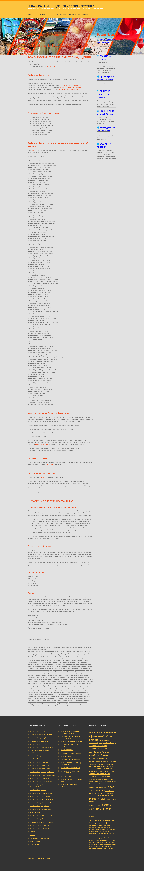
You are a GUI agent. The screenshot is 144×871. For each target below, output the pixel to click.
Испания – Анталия (68, 670)
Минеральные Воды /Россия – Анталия (50, 681)
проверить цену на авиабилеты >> (72, 85)
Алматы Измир (102, 769)
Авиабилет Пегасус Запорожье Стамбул (39, 752)
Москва (65, 681)
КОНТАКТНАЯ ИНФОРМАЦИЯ (78, 15)
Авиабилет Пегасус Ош (37, 812)
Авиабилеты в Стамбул (106, 761)
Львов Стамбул (100, 779)
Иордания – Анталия (56, 670)
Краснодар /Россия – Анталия (43, 675)
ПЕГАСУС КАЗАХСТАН (68, 776)
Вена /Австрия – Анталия (74, 660)
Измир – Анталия (44, 670)
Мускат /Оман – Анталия (85, 681)
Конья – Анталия (81, 673)
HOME (30, 15)
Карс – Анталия (42, 672)
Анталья (88, 647)
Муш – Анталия (32, 683)
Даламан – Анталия (85, 664)
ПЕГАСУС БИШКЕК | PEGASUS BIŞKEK (70, 785)
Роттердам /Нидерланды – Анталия (72, 689)
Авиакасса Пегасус (94, 764)
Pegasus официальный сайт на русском (102, 736)
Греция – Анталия (73, 664)
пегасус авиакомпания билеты (37, 649)
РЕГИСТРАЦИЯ (61, 15)
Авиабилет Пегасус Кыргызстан (40, 778)
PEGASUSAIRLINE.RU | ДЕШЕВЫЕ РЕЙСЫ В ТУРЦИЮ (61, 6)
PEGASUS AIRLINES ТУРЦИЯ (70, 759)
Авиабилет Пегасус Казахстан (39, 759)
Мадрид (74, 677)
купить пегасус (97, 798)
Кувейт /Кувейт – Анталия (60, 675)
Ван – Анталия (62, 660)
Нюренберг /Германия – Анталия (72, 683)
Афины (62, 653)
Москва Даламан (94, 783)
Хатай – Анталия (74, 698)
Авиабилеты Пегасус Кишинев (39, 825)
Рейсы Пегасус (93, 793)
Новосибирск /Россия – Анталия (52, 683)
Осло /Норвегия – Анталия (35, 685)
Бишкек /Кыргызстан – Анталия (66, 658)
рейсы (34, 150)
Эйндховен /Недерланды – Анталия (82, 704)
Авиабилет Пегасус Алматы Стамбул (41, 735)
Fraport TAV (43, 477)
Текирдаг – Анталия (80, 694)
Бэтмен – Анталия (52, 660)
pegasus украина (104, 740)
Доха (29, 668)
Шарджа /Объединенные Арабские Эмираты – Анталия (49, 702)
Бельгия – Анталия (82, 657)
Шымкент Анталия (109, 793)
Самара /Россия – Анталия (41, 690)
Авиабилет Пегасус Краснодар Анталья (46, 647)
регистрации (49, 464)
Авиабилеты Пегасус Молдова (39, 828)
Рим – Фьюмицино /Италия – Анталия (39, 689)
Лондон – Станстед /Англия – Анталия (44, 677)
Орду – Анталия (87, 683)
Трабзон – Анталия (65, 696)
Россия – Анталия (55, 689)
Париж (73, 685)
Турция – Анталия (76, 696)
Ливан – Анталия (74, 675)
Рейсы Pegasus (109, 791)
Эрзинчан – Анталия (54, 706)
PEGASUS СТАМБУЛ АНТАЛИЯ (71, 753)
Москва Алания (109, 779)
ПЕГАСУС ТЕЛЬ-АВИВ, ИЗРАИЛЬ (71, 741)
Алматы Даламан (93, 768)
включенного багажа (41, 444)
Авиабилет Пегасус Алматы (38, 731)
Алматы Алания (100, 766)
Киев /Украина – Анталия (68, 673)
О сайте (91, 817)
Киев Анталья (100, 774)
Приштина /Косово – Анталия (46, 687)
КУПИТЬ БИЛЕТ (40, 15)
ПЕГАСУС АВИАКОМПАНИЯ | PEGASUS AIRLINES (70, 732)
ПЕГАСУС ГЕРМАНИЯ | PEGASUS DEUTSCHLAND (71, 772)
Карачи (35, 672)
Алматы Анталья (109, 766)
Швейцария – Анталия (34, 704)
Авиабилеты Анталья (99, 751)
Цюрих (60, 700)
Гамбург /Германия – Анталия (73, 662)
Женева (79, 668)
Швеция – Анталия (47, 704)
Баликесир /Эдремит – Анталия (61, 655)
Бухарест (43, 660)
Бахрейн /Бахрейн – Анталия (46, 657)
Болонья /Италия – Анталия (84, 658)
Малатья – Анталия (83, 677)
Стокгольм (36, 694)
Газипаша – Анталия (58, 662)
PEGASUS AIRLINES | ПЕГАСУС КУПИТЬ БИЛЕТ (71, 737)
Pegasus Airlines (98, 732)
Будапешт (37, 660)
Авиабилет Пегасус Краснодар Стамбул (42, 775)
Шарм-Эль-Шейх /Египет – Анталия (76, 702)
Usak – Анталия (35, 651)
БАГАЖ (50, 15)
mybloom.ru (46, 858)
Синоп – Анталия (71, 692)
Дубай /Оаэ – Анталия (37, 668)
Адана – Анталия (55, 651)
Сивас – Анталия (60, 692)
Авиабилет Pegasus (95, 743)
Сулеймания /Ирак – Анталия (48, 694)
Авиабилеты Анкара (98, 748)
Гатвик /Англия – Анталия (47, 664)
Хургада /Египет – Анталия (49, 700)
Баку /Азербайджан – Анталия (42, 655)
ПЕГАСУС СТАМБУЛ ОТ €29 (69, 756)
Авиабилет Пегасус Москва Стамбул (41, 803)
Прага (35, 687)
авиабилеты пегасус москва (105, 795)
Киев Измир (101, 776)
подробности (51, 66)
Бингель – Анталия (50, 658)
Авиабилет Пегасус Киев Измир (40, 765)
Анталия (82, 647)
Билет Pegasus (99, 771)
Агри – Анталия (45, 651)
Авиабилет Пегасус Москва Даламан (41, 799)
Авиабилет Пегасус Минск (38, 790)
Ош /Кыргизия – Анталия (51, 685)
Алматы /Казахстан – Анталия (69, 651)
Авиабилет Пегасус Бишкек (38, 744)
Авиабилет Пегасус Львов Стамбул (41, 781)
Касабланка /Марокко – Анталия (57, 672)
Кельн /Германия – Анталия (52, 673)
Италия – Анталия (80, 670)
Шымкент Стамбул (93, 795)
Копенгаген (31, 675)
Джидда (76, 666)
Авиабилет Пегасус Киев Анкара (40, 762)
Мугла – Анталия (73, 681)
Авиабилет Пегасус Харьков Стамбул (41, 822)
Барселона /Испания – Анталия (80, 655)
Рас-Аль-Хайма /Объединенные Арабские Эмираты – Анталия (73, 687)
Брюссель (31, 660)
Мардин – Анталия (57, 679)
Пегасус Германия (35, 841)
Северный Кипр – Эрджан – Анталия (44, 692)
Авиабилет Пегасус (109, 743)
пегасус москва (98, 805)
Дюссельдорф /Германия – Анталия (55, 668)
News (46, 40)
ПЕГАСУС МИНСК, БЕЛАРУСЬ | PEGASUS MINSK (71, 764)
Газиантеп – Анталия (45, 662)
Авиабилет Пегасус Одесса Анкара (41, 809)
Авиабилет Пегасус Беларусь (39, 741)
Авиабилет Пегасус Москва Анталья (69, 647)
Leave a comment (55, 40)
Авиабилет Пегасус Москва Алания (41, 793)
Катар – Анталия (85, 672)
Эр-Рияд (30, 706)
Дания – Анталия (57, 666)
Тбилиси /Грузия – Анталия (66, 694)
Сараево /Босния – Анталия (69, 690)
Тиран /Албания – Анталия (51, 696)
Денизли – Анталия (67, 666)
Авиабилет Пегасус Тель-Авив (39, 819)
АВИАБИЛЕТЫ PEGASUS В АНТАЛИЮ (59, 45)
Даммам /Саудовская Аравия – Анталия (39, 666)
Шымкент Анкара (101, 793)
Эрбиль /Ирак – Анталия (40, 706)
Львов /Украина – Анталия (64, 677)
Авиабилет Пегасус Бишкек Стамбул (41, 747)
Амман (35, 653)
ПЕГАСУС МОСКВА (67, 750)
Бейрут (57, 657)
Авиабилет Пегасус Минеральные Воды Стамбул (40, 786)
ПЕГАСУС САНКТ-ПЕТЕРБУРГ (70, 768)
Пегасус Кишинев (103, 783)
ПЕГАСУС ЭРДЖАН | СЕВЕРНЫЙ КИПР (71, 780)
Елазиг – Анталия (71, 668)
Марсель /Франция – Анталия (71, 679)
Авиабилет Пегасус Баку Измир (39, 738)
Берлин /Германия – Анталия (36, 658)
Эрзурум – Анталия (66, 706)
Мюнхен (39, 683)
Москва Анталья (111, 781)
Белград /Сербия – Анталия (68, 657)
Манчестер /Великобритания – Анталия (39, 679)
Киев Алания (107, 771)
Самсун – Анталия (55, 690)
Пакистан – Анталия (65, 685)
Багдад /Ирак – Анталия (72, 653)
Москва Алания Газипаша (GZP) (98, 781)
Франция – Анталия (46, 698)
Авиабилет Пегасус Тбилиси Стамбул (41, 815)
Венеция (35, 662)
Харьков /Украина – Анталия (60, 698)
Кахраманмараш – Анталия (36, 673)
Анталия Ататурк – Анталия (51, 653)
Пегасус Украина (100, 787)
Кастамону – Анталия (73, 672)
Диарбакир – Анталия (85, 666)
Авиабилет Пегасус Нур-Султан (40, 806)
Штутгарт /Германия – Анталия (62, 704)
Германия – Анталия (62, 664)
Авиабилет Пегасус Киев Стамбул (40, 769)
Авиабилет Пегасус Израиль (38, 756)
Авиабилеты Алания (98, 745)
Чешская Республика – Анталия (71, 700)
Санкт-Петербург (35, 844)
